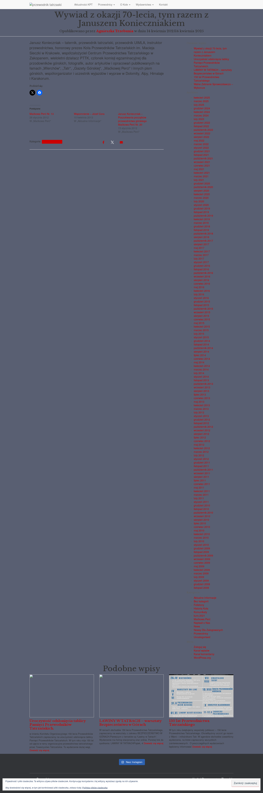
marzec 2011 (201, 494)
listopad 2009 (201, 552)
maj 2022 (199, 140)
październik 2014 (203, 348)
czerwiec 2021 (202, 165)
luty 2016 (199, 294)
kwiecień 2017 (202, 251)
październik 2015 (203, 308)
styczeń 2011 (201, 502)
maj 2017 (199, 248)
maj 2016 (199, 287)
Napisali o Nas (202, 622)
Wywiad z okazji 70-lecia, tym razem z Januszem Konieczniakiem (210, 52)
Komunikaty (200, 612)
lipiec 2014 (200, 355)
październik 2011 (203, 469)
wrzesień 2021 (202, 162)
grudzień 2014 (202, 341)
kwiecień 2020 (202, 194)
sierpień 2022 (201, 137)
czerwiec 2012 (202, 441)
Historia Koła (201, 608)
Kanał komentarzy (204, 654)
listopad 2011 (201, 466)
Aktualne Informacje (52, 141)
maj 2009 (199, 566)
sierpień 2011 (201, 477)
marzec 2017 (201, 255)
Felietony (199, 605)
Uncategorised (202, 637)
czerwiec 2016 (202, 283)
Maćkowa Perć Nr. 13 (42, 114)
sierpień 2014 (201, 351)
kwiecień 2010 (202, 534)
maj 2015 (199, 323)
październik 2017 (203, 240)
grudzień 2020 (202, 183)
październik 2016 (203, 273)
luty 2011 (199, 498)
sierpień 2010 (201, 519)
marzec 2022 (201, 144)
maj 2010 (199, 530)
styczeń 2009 (201, 580)
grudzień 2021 (202, 151)
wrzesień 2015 (202, 312)
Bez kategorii (201, 601)
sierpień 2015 (201, 316)
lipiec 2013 (200, 394)
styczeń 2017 (201, 262)
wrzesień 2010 (202, 516)
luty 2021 (199, 180)
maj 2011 (199, 487)
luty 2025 (199, 104)
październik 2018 (203, 233)
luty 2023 (199, 119)
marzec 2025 (201, 101)
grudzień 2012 (202, 419)
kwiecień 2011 (202, 491)
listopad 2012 (201, 423)
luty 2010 (199, 541)
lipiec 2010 (200, 523)
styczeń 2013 (201, 416)
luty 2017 (199, 258)
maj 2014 (199, 362)
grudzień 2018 (202, 226)
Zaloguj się (200, 647)
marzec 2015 (201, 330)
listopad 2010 (201, 509)
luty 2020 (199, 201)
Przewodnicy (105, 4)
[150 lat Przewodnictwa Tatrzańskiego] (201, 695)
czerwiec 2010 (202, 527)
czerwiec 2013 (202, 398)
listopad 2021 (201, 155)
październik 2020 (203, 187)
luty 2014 (199, 373)
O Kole (124, 4)
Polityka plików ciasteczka (95, 787)
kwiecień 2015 (202, 326)
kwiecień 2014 (202, 366)
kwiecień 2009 (202, 570)
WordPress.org (202, 657)
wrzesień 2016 (202, 276)
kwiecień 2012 (202, 448)
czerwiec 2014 (202, 358)
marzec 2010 (201, 537)
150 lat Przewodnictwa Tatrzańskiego (206, 78)
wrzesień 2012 (202, 430)
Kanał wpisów (201, 650)
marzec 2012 (201, 451)
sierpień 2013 (201, 391)
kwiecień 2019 (202, 219)
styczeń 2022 (201, 147)
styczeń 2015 (201, 337)
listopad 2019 (201, 212)
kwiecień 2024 (202, 112)
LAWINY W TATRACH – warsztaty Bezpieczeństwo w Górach (213, 71)
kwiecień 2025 (202, 97)
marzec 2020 (201, 197)
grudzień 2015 (202, 301)
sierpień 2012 (201, 434)
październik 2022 (203, 129)
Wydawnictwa (144, 4)
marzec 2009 (201, 573)
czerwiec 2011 (202, 484)
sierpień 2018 (201, 237)
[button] (114, 4)
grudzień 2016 (202, 265)
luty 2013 (199, 412)
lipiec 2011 (200, 480)
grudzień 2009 (202, 548)
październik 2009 (203, 555)
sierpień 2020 (201, 190)
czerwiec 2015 (202, 319)
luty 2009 (199, 577)
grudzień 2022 (202, 122)
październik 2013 (203, 383)
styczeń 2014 (201, 376)
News (197, 626)
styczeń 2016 (201, 298)
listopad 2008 (201, 587)
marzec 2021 (201, 176)
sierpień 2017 (201, 244)
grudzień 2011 (202, 462)
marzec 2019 (201, 223)
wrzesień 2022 (202, 133)
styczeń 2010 (201, 544)
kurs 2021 (199, 615)
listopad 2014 (201, 344)
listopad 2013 (201, 380)
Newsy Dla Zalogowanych (208, 630)
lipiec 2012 (200, 437)
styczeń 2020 (201, 205)
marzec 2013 (201, 409)
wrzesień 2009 (202, 559)
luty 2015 (199, 333)
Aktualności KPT (83, 4)
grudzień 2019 (202, 208)
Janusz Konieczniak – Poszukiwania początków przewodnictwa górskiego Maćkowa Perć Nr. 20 (132, 119)
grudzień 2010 (202, 505)
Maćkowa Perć (202, 619)
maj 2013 (199, 401)
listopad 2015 (201, 305)
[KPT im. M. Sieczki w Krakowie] (49, 4)
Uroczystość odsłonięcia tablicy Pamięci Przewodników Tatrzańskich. (211, 62)
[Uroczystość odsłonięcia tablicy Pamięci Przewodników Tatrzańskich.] (62, 695)
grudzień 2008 (202, 584)
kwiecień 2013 (202, 405)
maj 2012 (199, 444)
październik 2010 (203, 512)
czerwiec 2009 (202, 562)
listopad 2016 (201, 269)
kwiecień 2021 (202, 172)
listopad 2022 (201, 126)
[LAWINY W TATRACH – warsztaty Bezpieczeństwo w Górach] (131, 695)
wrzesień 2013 (202, 387)
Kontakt (163, 4)
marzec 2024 (201, 115)
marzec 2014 (201, 369)
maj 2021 (199, 169)
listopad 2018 (201, 230)
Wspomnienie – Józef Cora (89, 114)
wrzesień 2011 (202, 473)
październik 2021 (203, 158)
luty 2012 (199, 455)
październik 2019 (203, 215)
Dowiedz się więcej (39, 750)
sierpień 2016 (201, 280)
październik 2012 (203, 426)
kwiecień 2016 (202, 290)
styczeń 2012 (201, 459)
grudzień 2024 (202, 108)
